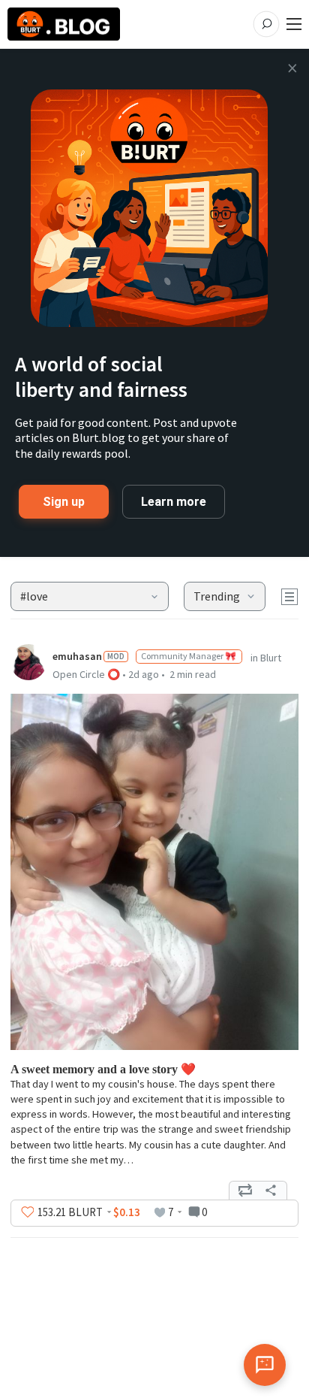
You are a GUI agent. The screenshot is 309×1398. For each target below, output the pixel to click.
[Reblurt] (245, 1190)
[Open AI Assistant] (265, 1365)
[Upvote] (27, 1212)
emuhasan (77, 656)
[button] (90, 596)
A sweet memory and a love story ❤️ (103, 1069)
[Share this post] (271, 1190)
